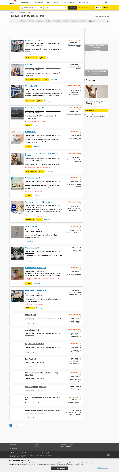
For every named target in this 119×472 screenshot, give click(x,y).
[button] (107, 21)
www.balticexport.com (48, 455)
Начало (11, 446)
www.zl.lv (23, 456)
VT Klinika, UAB (31, 86)
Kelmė (65, 21)
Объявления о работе (68, 2)
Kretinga (82, 21)
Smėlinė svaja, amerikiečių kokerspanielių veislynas (41, 374)
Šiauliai (48, 21)
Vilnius (23, 21)
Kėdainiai (73, 21)
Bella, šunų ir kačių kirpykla (35, 290)
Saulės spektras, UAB (18, 452)
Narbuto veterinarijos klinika (36, 107)
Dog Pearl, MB (30, 359)
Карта (48, 2)
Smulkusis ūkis (30, 171)
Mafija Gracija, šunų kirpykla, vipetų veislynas (43, 410)
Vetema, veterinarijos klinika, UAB (38, 202)
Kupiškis (91, 21)
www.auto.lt (30, 455)
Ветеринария (39, 45)
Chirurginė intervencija (32, 79)
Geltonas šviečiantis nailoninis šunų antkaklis (38, 167)
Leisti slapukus (60, 468)
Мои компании (83, 2)
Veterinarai (29, 219)
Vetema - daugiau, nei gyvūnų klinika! (36, 216)
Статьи (56, 2)
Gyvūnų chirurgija (31, 58)
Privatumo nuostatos (36, 452)
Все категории (39, 2)
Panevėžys (57, 21)
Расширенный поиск (84, 7)
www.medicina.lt (22, 455)
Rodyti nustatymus (102, 468)
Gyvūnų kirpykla (31, 54)
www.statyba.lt (12, 455)
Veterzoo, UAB (31, 226)
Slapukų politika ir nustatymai (49, 452)
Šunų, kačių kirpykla (33, 248)
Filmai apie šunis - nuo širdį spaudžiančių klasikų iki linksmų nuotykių (96, 102)
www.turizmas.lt (38, 455)
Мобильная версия (65, 446)
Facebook (31, 308)
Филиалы (78, 186)
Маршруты (51, 57)
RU (106, 2)
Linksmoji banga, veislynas (35, 387)
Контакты (27, 452)
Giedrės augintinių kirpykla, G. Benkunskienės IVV (43, 398)
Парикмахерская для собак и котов (34, 43)
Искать (72, 8)
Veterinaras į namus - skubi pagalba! (36, 121)
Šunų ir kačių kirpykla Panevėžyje (35, 304)
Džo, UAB (28, 64)
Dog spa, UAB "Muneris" (34, 344)
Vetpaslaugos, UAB (32, 178)
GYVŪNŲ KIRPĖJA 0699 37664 (34, 191)
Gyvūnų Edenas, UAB (33, 40)
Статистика (60, 452)
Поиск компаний (26, 2)
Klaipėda (39, 21)
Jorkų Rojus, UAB (32, 330)
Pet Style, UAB (30, 315)
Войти (66, 452)
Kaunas (31, 21)
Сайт (43, 58)
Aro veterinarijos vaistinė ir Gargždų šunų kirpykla (41, 154)
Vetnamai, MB (30, 132)
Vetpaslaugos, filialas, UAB (35, 268)
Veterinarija (29, 101)
